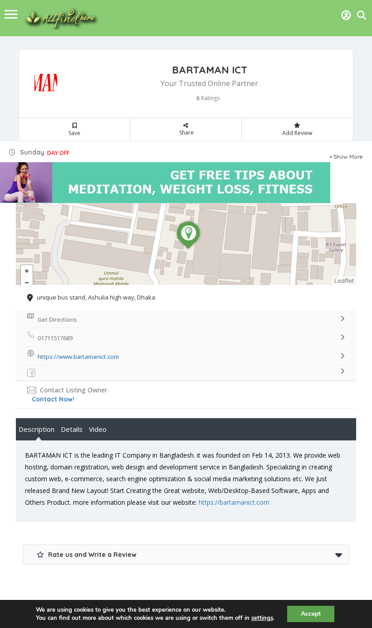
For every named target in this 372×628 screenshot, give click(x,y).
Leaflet (344, 280)
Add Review (297, 133)
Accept (311, 613)
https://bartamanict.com (234, 502)
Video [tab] (98, 429)
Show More (348, 155)
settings (262, 618)
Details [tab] (72, 429)
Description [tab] (36, 429)
